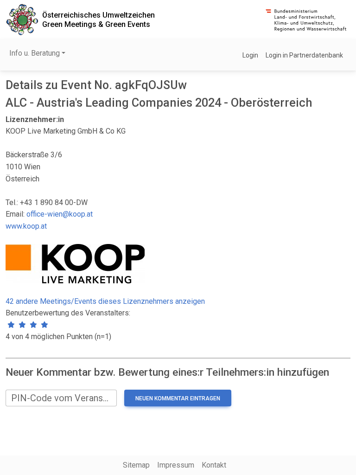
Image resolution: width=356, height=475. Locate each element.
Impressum (175, 465)
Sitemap (136, 465)
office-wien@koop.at (59, 214)
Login (250, 55)
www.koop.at (26, 226)
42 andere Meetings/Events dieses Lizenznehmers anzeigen (105, 301)
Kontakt (214, 465)
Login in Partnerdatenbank (304, 55)
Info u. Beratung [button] (34, 53)
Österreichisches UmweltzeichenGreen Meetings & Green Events (98, 19)
